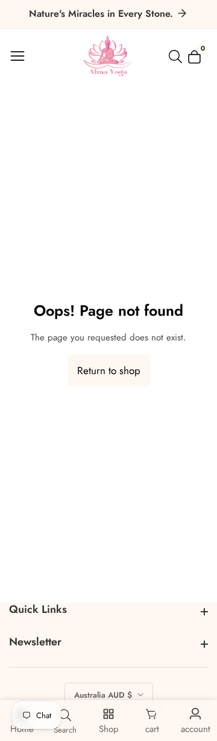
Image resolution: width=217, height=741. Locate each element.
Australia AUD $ (104, 695)
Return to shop (108, 370)
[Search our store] (178, 56)
